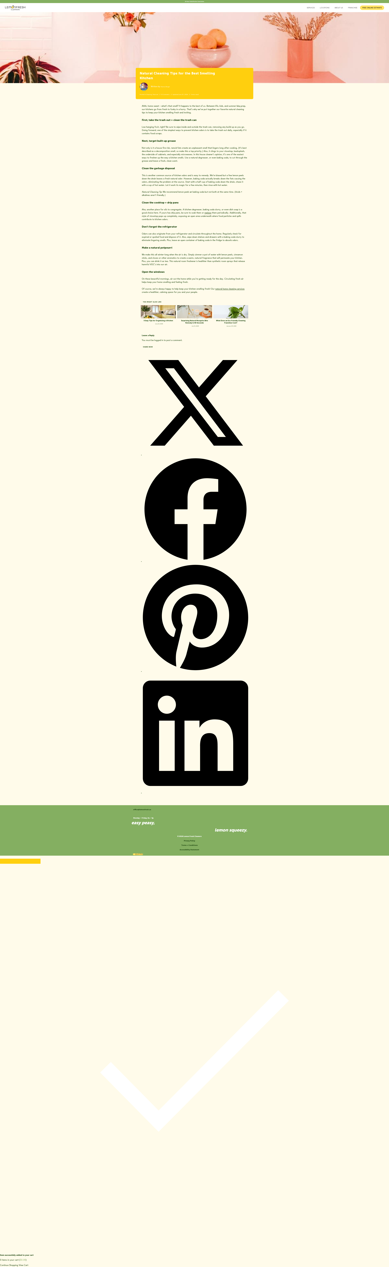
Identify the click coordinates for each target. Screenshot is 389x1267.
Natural (155, 94)
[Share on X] (195, 455)
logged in (158, 340)
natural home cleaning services (230, 289)
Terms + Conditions (189, 845)
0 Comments (165, 94)
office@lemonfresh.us (142, 810)
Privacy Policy (189, 841)
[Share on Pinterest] (195, 671)
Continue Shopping (9, 1265)
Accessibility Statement (189, 850)
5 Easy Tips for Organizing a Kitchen (158, 321)
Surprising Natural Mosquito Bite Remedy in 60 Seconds (194, 322)
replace (207, 213)
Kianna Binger (165, 86)
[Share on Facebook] (195, 561)
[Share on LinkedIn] (195, 793)
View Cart (23, 1265)
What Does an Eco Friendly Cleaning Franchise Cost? (230, 322)
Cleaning (149, 94)
